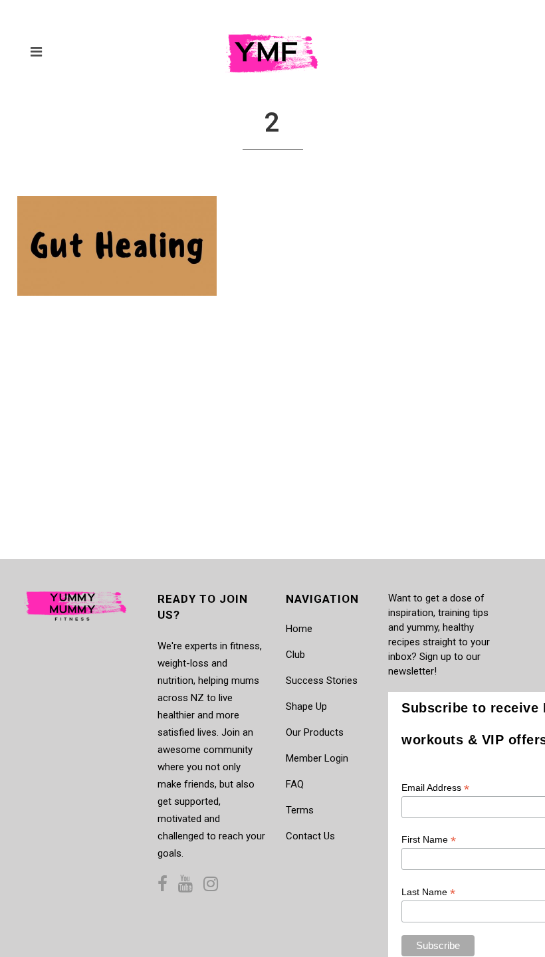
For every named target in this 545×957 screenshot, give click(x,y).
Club (295, 655)
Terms (300, 810)
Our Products (315, 732)
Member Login (317, 758)
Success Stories (322, 681)
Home (299, 629)
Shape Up (306, 706)
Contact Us (310, 836)
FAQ (295, 784)
